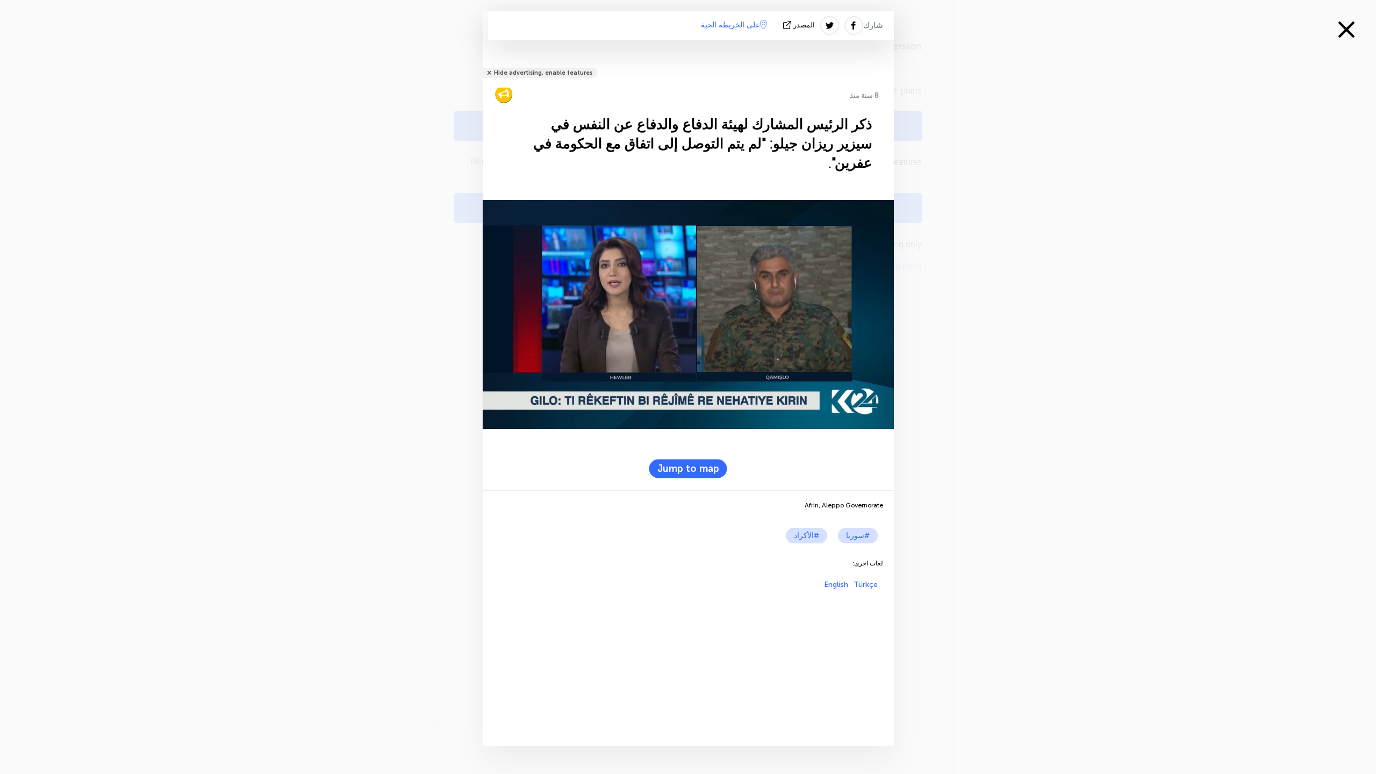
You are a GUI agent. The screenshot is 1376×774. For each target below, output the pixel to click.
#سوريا (858, 535)
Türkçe (866, 584)
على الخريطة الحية (730, 25)
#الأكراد (806, 535)
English (836, 584)
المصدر (804, 25)
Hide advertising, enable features (543, 72)
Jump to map (688, 469)
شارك (873, 25)
